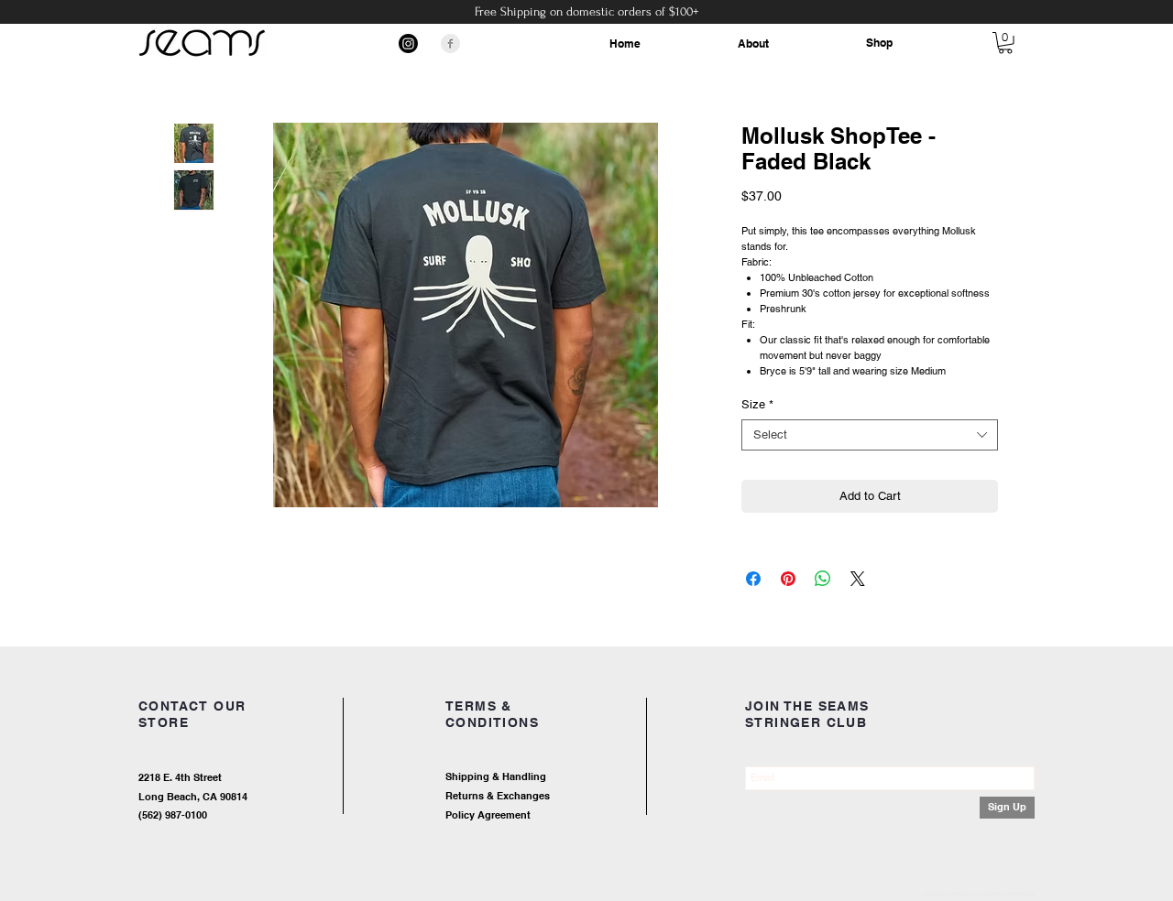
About (753, 43)
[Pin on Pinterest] (788, 579)
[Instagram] (408, 43)
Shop (879, 42)
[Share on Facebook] (753, 579)
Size (757, 404)
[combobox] (869, 434)
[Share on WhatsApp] (823, 579)
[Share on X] (858, 579)
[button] (1005, 43)
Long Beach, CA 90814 (192, 796)
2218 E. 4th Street (180, 777)
